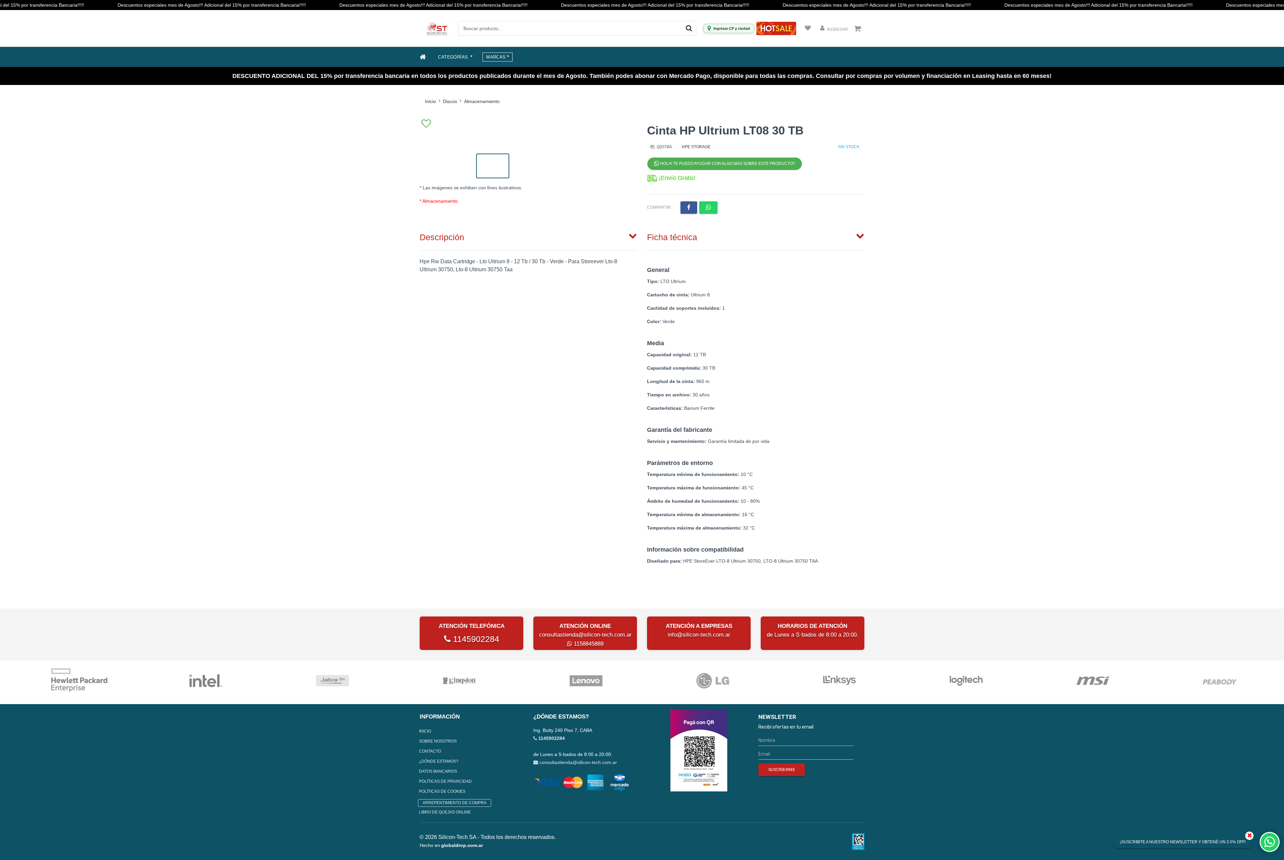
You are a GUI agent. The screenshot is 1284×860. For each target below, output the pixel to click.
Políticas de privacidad (445, 781)
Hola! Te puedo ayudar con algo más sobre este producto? (727, 163)
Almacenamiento (482, 101)
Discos (450, 101)
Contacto (430, 751)
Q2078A (664, 147)
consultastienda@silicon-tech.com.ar (585, 635)
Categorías (453, 57)
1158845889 (588, 644)
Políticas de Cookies (442, 791)
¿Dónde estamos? (438, 761)
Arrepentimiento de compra (455, 802)
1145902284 (475, 639)
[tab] (528, 236)
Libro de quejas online (445, 812)
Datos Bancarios (438, 771)
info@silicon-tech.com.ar (699, 635)
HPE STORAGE (696, 147)
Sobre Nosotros (438, 741)
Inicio (430, 101)
